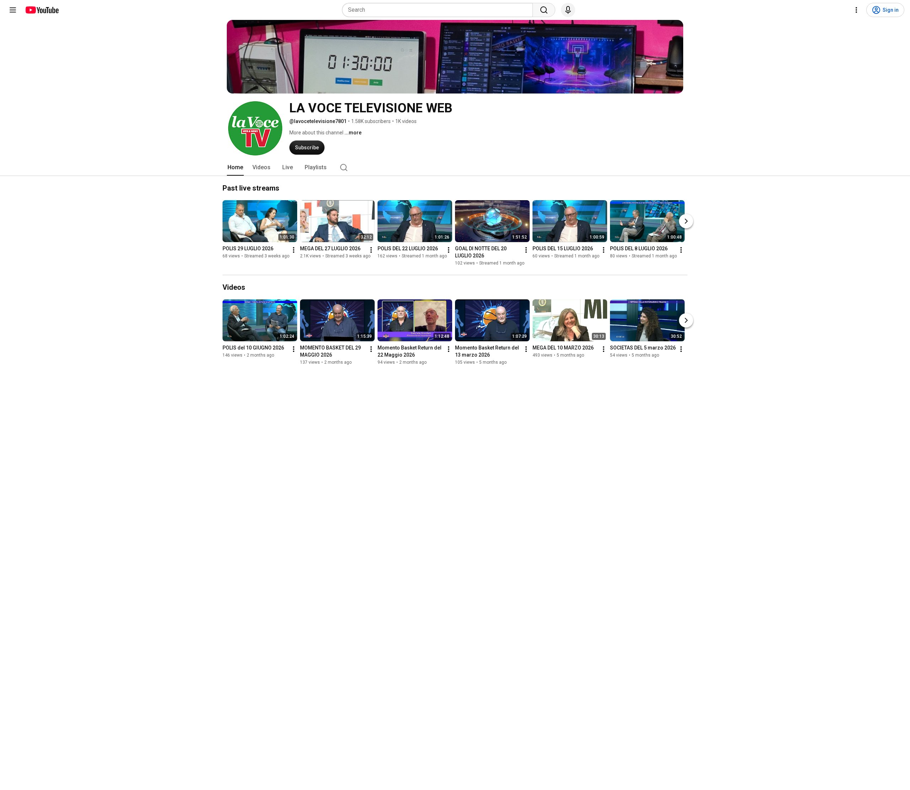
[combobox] (439, 10)
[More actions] (294, 250)
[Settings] (856, 10)
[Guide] (13, 10)
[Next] (686, 221)
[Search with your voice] (568, 10)
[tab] (235, 167)
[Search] (543, 10)
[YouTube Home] (42, 10)
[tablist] (455, 167)
